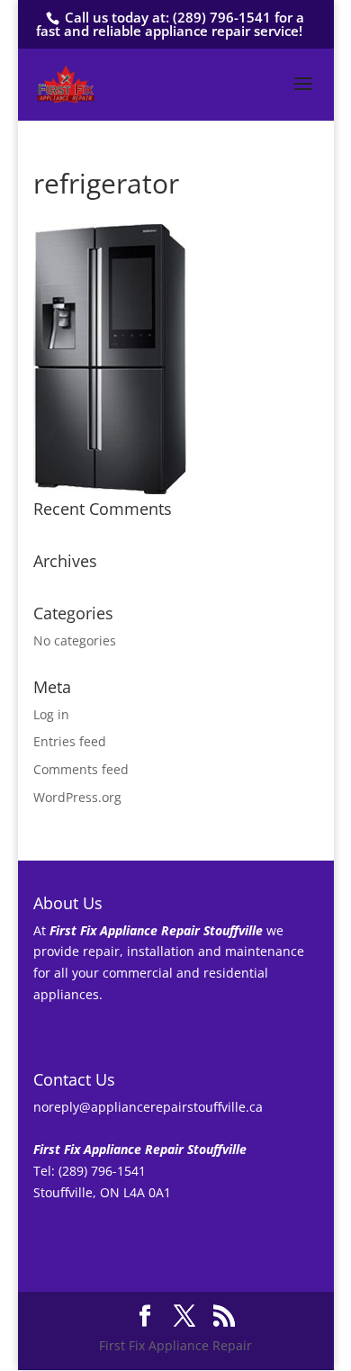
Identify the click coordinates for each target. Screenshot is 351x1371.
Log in (51, 714)
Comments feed (81, 769)
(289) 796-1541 (222, 17)
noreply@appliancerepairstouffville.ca (148, 1106)
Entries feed (69, 741)
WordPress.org (77, 797)
